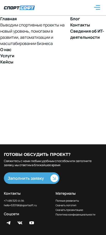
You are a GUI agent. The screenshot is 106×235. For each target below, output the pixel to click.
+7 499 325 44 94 (14, 200)
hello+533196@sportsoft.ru (20, 205)
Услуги (7, 56)
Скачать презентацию (69, 210)
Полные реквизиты (67, 200)
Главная (8, 19)
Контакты (80, 25)
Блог (75, 19)
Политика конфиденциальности (75, 214)
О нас (5, 49)
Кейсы (6, 62)
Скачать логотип (66, 205)
